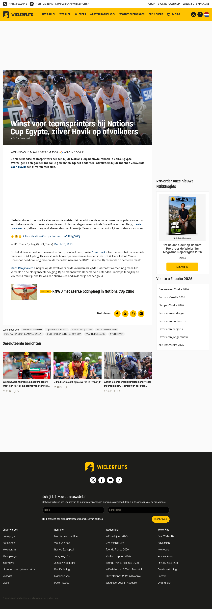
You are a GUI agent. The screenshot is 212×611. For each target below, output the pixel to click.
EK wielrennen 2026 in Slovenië (123, 576)
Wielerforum (9, 549)
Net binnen (48, 14)
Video (6, 583)
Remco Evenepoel (64, 549)
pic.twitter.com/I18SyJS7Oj (64, 236)
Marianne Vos (62, 576)
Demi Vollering (62, 569)
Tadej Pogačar (62, 556)
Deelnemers (156, 14)
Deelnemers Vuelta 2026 (174, 289)
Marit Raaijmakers (22, 268)
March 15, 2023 (63, 244)
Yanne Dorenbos (96, 334)
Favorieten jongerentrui (173, 337)
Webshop (65, 14)
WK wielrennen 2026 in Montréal (124, 569)
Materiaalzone (18, 4)
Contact (162, 576)
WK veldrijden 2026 (117, 536)
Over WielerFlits (166, 536)
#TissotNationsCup (35, 236)
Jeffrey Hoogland (57, 329)
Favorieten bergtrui (171, 329)
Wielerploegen (10, 556)
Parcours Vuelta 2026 (172, 297)
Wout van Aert (62, 543)
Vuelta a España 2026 (118, 556)
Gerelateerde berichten (22, 344)
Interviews (8, 563)
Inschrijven (160, 519)
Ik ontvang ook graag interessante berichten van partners (74, 519)
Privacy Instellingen (168, 563)
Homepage (9, 536)
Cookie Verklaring (167, 569)
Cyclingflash (164, 583)
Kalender (80, 14)
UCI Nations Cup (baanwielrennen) (24, 334)
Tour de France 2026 (117, 549)
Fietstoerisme (44, 4)
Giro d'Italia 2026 (115, 543)
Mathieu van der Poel (66, 536)
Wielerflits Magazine (196, 4)
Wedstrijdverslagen (102, 14)
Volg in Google (73, 152)
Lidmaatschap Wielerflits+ (72, 4)
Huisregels (163, 549)
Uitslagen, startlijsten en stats (19, 569)
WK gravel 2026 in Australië (121, 583)
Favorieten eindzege (171, 313)
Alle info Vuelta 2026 (171, 345)
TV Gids (176, 14)
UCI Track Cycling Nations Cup (65, 334)
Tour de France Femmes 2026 (122, 563)
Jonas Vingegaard (64, 563)
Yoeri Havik (18, 167)
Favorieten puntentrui (172, 321)
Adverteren (164, 543)
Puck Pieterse (61, 583)
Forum (151, 4)
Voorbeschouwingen (132, 14)
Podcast (7, 576)
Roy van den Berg (107, 329)
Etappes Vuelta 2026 (171, 305)
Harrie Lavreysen (33, 329)
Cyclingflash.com (169, 4)
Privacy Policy (165, 556)
